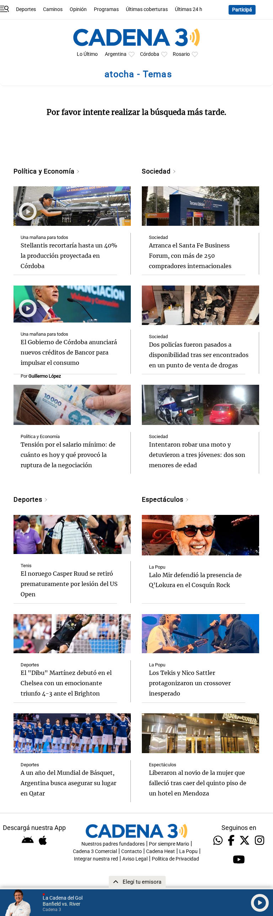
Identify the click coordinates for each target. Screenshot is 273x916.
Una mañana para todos (44, 237)
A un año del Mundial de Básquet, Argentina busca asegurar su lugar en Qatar (68, 783)
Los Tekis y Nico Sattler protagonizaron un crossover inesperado (190, 683)
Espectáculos (163, 499)
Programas (106, 9)
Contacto (131, 851)
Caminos (53, 9)
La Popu (157, 567)
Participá (242, 10)
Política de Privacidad (175, 859)
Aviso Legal (135, 859)
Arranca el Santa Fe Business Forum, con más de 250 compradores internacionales (190, 256)
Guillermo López (44, 376)
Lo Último (87, 54)
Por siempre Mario (169, 844)
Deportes (26, 9)
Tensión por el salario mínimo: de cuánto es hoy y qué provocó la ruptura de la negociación (68, 455)
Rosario (181, 54)
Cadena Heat (160, 851)
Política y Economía (45, 171)
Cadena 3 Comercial (95, 851)
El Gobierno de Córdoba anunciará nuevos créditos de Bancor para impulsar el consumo (69, 352)
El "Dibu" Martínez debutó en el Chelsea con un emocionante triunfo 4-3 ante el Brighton (66, 683)
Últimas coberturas (147, 9)
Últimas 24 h (188, 9)
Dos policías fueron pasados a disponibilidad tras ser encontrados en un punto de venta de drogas (198, 355)
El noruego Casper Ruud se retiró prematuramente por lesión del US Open (69, 584)
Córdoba (149, 54)
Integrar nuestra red (96, 859)
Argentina (116, 54)
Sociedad (157, 171)
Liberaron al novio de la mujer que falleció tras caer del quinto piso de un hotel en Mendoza (197, 783)
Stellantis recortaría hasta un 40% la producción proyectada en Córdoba (69, 256)
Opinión (78, 9)
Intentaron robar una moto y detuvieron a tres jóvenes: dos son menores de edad (197, 455)
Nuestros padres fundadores (113, 844)
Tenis (26, 565)
